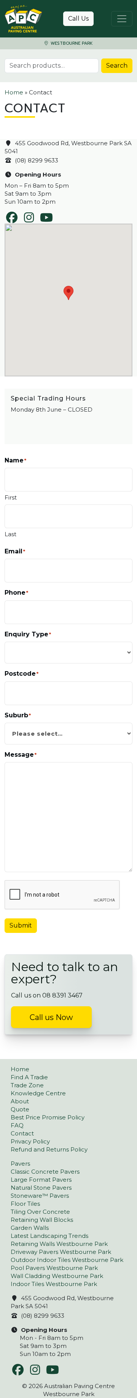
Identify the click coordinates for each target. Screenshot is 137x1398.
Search (116, 65)
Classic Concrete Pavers (45, 1171)
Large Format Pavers (41, 1179)
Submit (21, 925)
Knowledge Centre (38, 1093)
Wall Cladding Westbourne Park (57, 1276)
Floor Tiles (25, 1203)
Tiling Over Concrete (40, 1211)
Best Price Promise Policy (47, 1117)
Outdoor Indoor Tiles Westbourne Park (67, 1259)
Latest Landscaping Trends (49, 1235)
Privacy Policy (30, 1141)
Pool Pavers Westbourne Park (54, 1267)
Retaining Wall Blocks (42, 1219)
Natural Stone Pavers (41, 1187)
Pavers (20, 1163)
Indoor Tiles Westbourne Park (54, 1284)
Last (10, 534)
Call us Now (51, 1017)
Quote (20, 1109)
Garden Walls (30, 1227)
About (20, 1101)
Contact (22, 1133)
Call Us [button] (78, 18)
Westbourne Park (71, 43)
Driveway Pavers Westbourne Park (61, 1251)
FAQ (17, 1125)
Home (14, 92)
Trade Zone (27, 1085)
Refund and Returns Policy (49, 1149)
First (11, 497)
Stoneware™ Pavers (40, 1195)
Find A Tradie (29, 1077)
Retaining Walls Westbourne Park (59, 1243)
